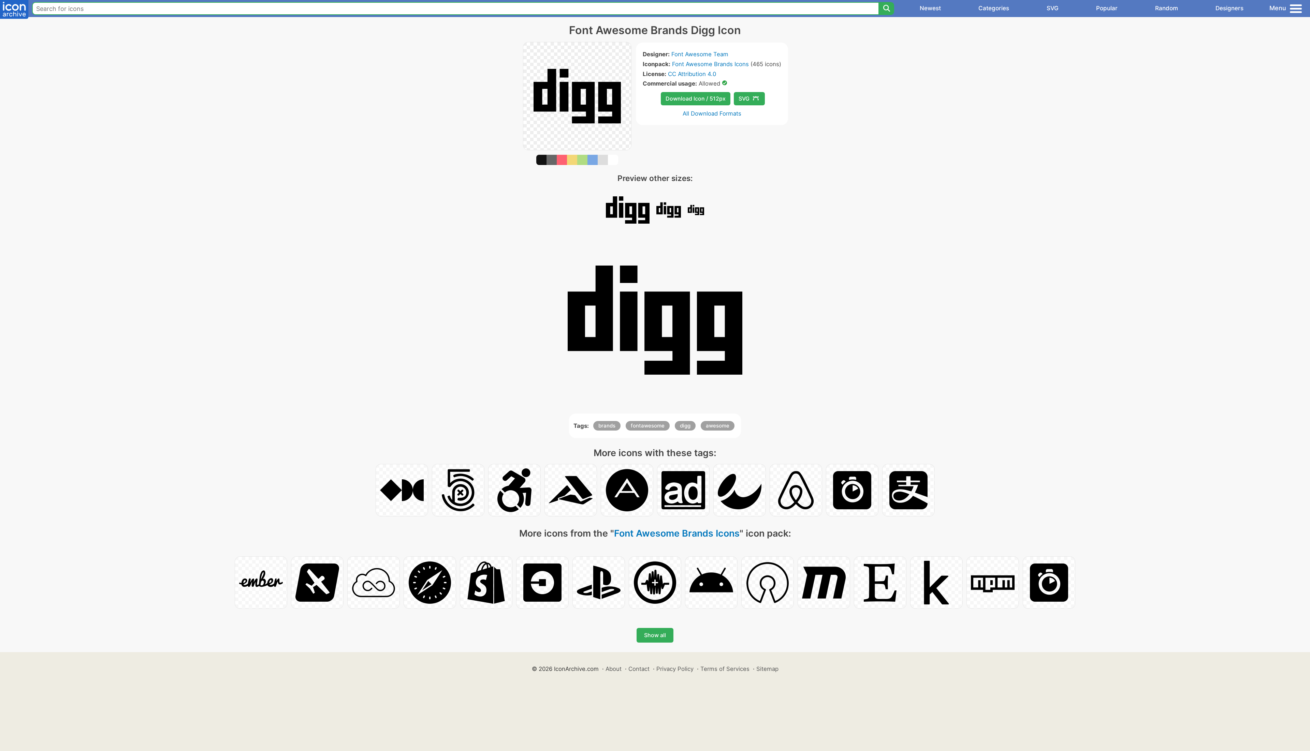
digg (685, 425)
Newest (930, 8)
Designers (1229, 8)
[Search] (886, 8)
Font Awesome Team (699, 54)
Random (1166, 8)
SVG (1053, 8)
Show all (655, 635)
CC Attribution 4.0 (692, 74)
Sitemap (767, 668)
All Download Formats (712, 113)
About (614, 668)
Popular (1107, 8)
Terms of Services (724, 668)
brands (606, 425)
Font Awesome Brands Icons (710, 64)
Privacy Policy (675, 668)
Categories (993, 8)
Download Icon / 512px (696, 98)
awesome (717, 425)
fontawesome (648, 425)
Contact (639, 668)
